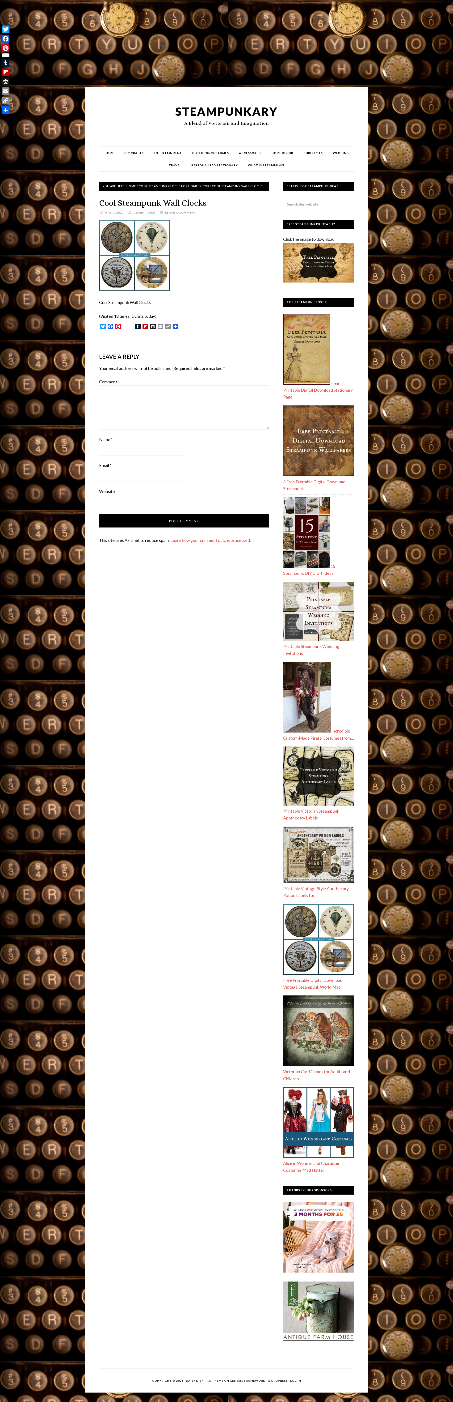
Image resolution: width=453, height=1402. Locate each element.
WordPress (278, 1380)
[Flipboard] (5, 72)
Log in (295, 1380)
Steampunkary (226, 111)
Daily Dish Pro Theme (204, 1380)
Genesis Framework (247, 1380)
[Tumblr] (5, 63)
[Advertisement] (226, 45)
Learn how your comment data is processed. (210, 540)
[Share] (5, 110)
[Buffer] (5, 81)
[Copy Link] (5, 100)
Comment (109, 381)
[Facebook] (5, 38)
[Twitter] (5, 29)
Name (106, 439)
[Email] (5, 91)
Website (107, 491)
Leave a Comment (180, 212)
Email (105, 465)
